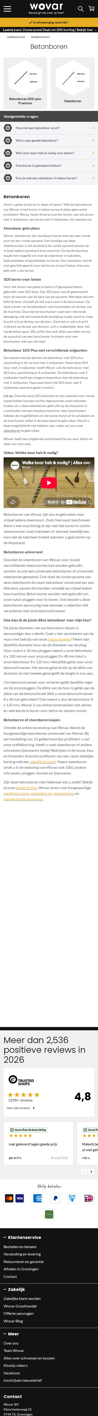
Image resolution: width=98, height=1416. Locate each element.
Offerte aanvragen (19, 1313)
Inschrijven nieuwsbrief (23, 1380)
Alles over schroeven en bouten (29, 1358)
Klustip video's (16, 1365)
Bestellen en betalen (20, 1246)
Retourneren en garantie (24, 1261)
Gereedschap (16, 37)
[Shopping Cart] (91, 8)
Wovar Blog (13, 1321)
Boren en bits (40, 37)
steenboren (12, 430)
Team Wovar (14, 1350)
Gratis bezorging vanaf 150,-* (51, 22)
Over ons (11, 1343)
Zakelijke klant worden (22, 1298)
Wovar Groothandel (20, 1306)
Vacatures (12, 1373)
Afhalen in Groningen (21, 1269)
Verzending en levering (22, 1254)
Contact (10, 1276)
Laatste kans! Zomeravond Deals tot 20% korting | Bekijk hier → (50, 30)
